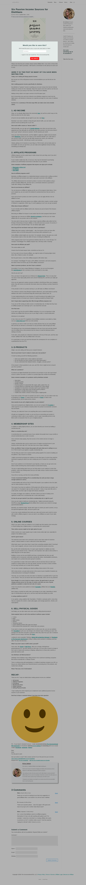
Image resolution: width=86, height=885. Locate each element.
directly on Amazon (36, 216)
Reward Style (41, 276)
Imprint (40, 879)
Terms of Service (50, 874)
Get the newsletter (23, 760)
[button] (69, 59)
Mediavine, (18, 136)
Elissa (18, 811)
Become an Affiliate (69, 874)
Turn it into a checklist (17, 758)
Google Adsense (34, 128)
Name (13, 848)
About (65, 2)
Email (13, 852)
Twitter (30, 747)
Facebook (18, 747)
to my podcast (37, 745)
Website (13, 856)
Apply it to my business (29, 758)
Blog (55, 2)
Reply (56, 793)
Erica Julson (16, 14)
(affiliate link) (22, 167)
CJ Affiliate (16, 168)
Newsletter (50, 2)
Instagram (24, 747)
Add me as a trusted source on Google (39, 760)
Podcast (61, 2)
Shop (71, 2)
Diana (18, 792)
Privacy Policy (41, 874)
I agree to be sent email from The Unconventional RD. (35, 54)
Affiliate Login (59, 874)
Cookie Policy (44, 879)
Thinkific (52, 586)
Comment (14, 835)
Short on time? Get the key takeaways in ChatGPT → (23, 16)
